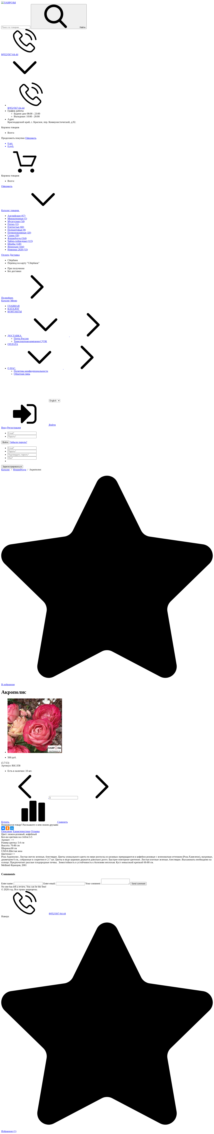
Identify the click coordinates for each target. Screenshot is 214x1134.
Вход (4, 427)
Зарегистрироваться (12, 466)
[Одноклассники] (7, 828)
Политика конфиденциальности (31, 371)
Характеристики (21, 831)
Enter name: (7, 883)
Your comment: (93, 883)
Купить (5, 822)
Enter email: (49, 883)
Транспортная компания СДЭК (30, 341)
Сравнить (62, 822)
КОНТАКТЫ (15, 311)
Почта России (21, 338)
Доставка (15, 255)
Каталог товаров (10, 210)
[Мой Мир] (12, 828)
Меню (13, 300)
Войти (52, 424)
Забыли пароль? (18, 442)
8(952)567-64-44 (9, 54)
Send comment (138, 883)
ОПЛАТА (13, 344)
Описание (6, 831)
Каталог (5, 300)
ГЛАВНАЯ (14, 306)
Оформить (30, 138)
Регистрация (14, 427)
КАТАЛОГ (13, 308)
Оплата (5, 255)
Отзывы (35, 831)
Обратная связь (22, 374)
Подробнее (7, 297)
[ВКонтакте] (3, 828)
